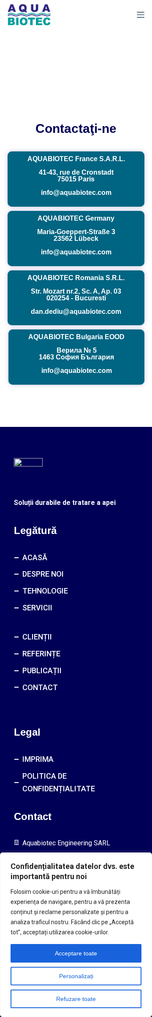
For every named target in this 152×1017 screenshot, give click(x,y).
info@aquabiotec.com (76, 192)
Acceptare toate (76, 953)
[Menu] (140, 15)
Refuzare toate (76, 998)
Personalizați (76, 976)
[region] (76, 934)
